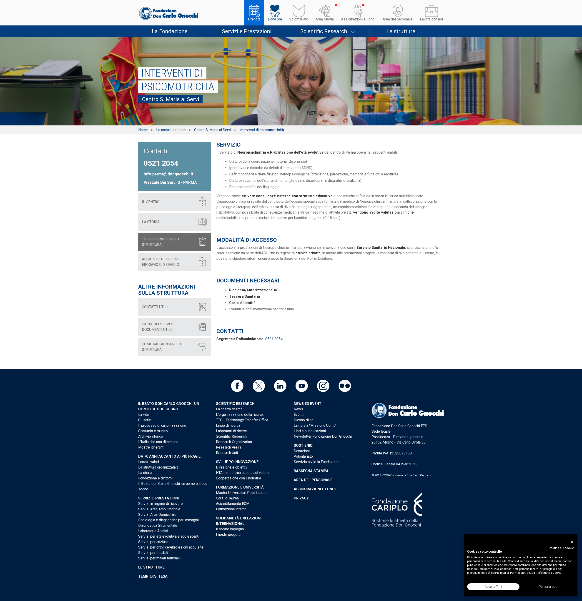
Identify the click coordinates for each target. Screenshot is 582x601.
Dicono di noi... (305, 420)
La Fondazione (170, 31)
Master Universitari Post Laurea (241, 493)
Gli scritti (145, 420)
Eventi (299, 414)
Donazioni (302, 451)
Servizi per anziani (153, 542)
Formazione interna (231, 509)
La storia (145, 473)
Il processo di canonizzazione (162, 425)
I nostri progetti (228, 534)
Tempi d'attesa (153, 576)
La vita (143, 414)
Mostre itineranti (151, 447)
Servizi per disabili (153, 553)
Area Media (325, 19)
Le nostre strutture (171, 130)
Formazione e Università (240, 487)
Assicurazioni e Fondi (358, 19)
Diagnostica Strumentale (157, 525)
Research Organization (234, 442)
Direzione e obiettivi (232, 467)
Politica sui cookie (561, 548)
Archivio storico (150, 436)
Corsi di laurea (227, 498)
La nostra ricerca (229, 409)
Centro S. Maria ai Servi (212, 130)
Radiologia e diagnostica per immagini (168, 520)
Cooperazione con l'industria (238, 478)
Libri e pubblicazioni (310, 431)
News (298, 409)
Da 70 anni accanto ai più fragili (169, 456)
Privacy (301, 498)
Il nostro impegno (230, 529)
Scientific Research (323, 31)
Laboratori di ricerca (232, 431)
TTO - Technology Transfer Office (242, 420)
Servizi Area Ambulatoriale (159, 509)
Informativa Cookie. (550, 572)
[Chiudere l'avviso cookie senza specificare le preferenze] (572, 542)
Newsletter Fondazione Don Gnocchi (323, 436)
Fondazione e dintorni (155, 478)
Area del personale (398, 19)
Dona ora (275, 19)
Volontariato (298, 19)
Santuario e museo (153, 431)
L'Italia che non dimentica (158, 442)
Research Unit (227, 453)
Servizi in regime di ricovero (160, 503)
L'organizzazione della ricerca (239, 414)
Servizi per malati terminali (159, 558)
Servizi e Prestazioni (246, 31)
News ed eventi (308, 403)
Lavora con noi (431, 19)
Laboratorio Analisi (153, 531)
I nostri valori (148, 462)
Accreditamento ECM (232, 503)
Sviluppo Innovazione (237, 462)
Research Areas (228, 447)
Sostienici (303, 445)
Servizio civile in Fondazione (316, 462)
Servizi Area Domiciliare (157, 514)
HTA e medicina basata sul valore (242, 473)
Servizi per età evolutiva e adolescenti (168, 536)
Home (143, 130)
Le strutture (400, 31)
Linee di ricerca (228, 425)
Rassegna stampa (311, 471)
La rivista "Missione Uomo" (315, 425)
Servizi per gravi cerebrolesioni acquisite (170, 547)
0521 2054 (274, 339)
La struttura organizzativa (158, 467)
